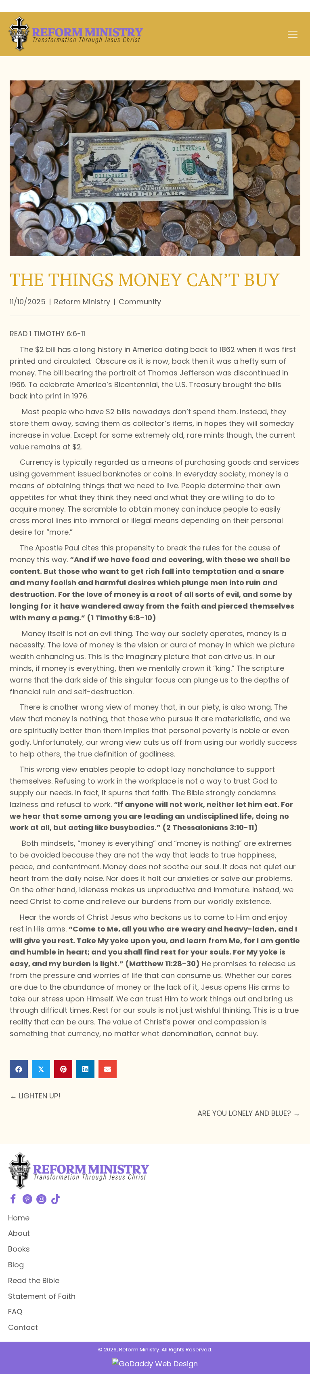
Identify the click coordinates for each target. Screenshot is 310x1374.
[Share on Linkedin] (85, 1069)
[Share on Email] (107, 1069)
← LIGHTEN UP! (35, 1096)
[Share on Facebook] (19, 1069)
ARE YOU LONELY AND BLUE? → (248, 1113)
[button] (13, 1199)
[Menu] (292, 34)
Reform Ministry (82, 302)
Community (140, 302)
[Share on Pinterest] (63, 1069)
